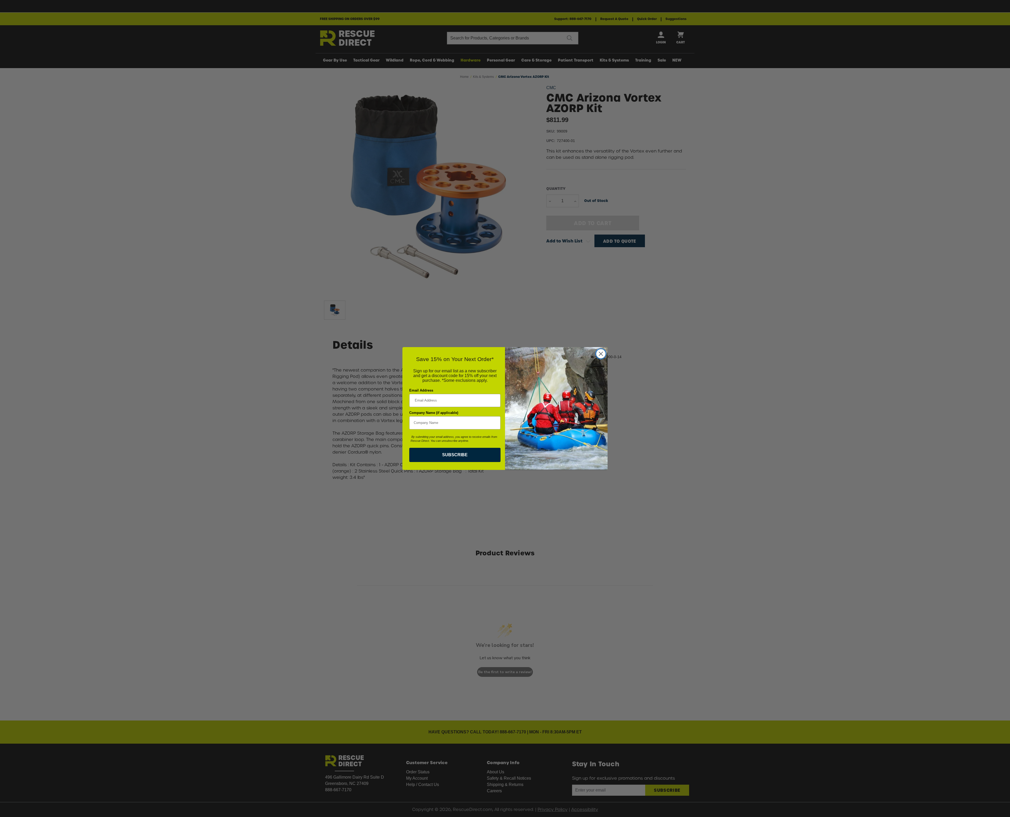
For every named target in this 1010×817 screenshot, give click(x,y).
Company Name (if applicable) (433, 413)
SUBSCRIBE (455, 455)
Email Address (421, 390)
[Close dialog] (600, 353)
